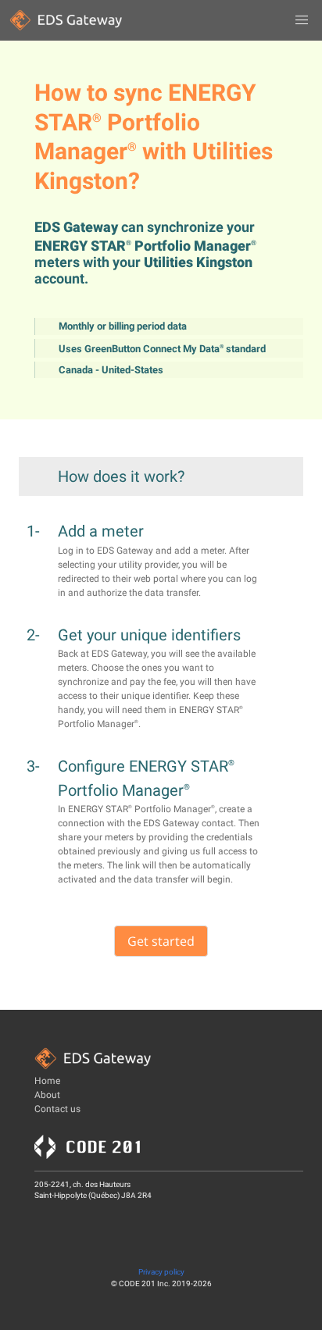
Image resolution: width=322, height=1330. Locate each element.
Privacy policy (161, 1272)
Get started (161, 941)
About (47, 1094)
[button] (301, 20)
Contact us (57, 1109)
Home (47, 1080)
